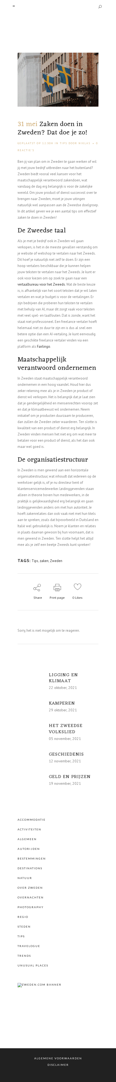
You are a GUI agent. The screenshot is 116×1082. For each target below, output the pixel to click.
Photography (31, 907)
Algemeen (27, 839)
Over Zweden (30, 887)
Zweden (56, 561)
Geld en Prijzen (70, 777)
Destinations (30, 868)
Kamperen (62, 703)
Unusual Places (33, 965)
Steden (24, 926)
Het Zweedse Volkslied (66, 729)
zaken (44, 561)
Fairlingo (43, 346)
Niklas (84, 143)
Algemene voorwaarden (58, 1058)
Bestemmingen (32, 858)
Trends (24, 955)
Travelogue (29, 946)
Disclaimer (58, 1064)
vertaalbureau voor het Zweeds (41, 284)
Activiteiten (29, 829)
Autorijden (29, 848)
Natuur (25, 878)
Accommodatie (32, 819)
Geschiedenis (66, 754)
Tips (63, 143)
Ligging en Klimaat (63, 678)
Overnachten (31, 897)
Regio (23, 916)
